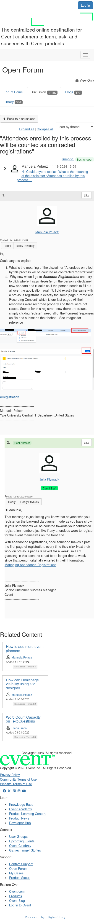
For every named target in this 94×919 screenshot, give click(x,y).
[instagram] (19, 790)
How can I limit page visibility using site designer (22, 684)
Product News (19, 818)
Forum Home (13, 92)
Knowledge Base (21, 804)
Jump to (77, 159)
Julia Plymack (49, 479)
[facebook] (4, 790)
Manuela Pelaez (47, 232)
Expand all (26, 129)
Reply (7, 245)
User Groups (18, 836)
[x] (9, 790)
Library (12, 101)
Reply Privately (25, 245)
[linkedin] (14, 790)
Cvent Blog (17, 900)
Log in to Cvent (20, 905)
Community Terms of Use (18, 779)
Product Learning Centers (27, 813)
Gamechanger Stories (25, 850)
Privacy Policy (10, 774)
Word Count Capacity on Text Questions (23, 719)
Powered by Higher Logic (47, 917)
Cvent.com (17, 891)
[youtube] (24, 790)
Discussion (43, 92)
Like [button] (86, 195)
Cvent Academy (20, 809)
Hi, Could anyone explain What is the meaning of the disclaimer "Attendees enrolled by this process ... (52, 175)
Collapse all (45, 129)
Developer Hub (20, 822)
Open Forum (18, 868)
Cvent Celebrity (20, 845)
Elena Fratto (19, 728)
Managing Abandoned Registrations (30, 564)
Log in (85, 5)
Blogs (73, 92)
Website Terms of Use (16, 784)
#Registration (9, 397)
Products (15, 896)
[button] (6, 168)
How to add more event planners (24, 648)
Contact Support (21, 864)
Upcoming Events (21, 841)
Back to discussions (20, 118)
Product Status (19, 877)
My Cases (16, 873)
